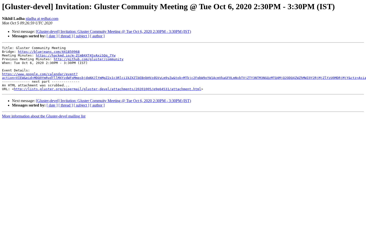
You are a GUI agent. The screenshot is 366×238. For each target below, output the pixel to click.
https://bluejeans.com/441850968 (49, 52)
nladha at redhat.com (42, 18)
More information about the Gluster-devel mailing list (43, 116)
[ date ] (52, 36)
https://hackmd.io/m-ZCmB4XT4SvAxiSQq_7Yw (76, 55)
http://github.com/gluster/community (88, 59)
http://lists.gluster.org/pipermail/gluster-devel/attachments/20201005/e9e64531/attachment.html (107, 89)
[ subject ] (81, 36)
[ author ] (97, 36)
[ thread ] (66, 36)
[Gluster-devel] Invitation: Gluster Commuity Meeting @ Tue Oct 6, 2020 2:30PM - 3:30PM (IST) (113, 31)
